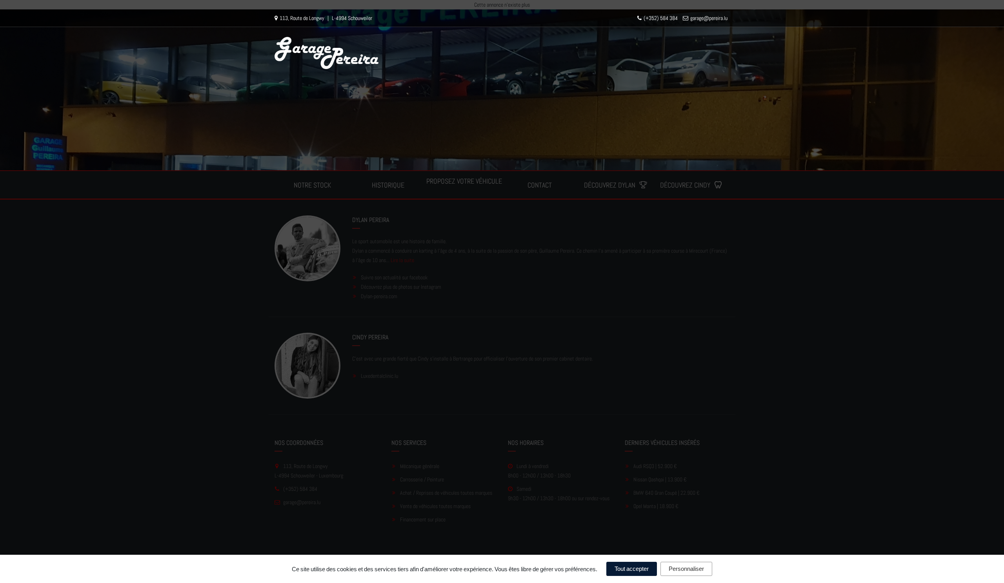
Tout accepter (632, 568)
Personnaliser (686, 568)
